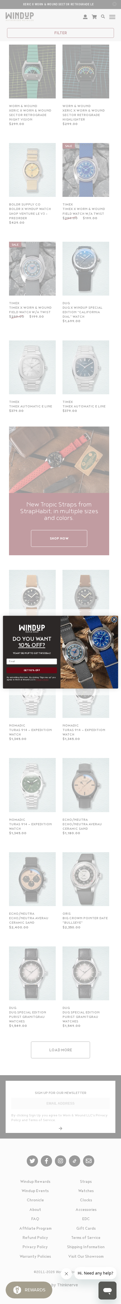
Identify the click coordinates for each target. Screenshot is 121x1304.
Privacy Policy (42, 679)
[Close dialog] (114, 619)
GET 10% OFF (32, 670)
